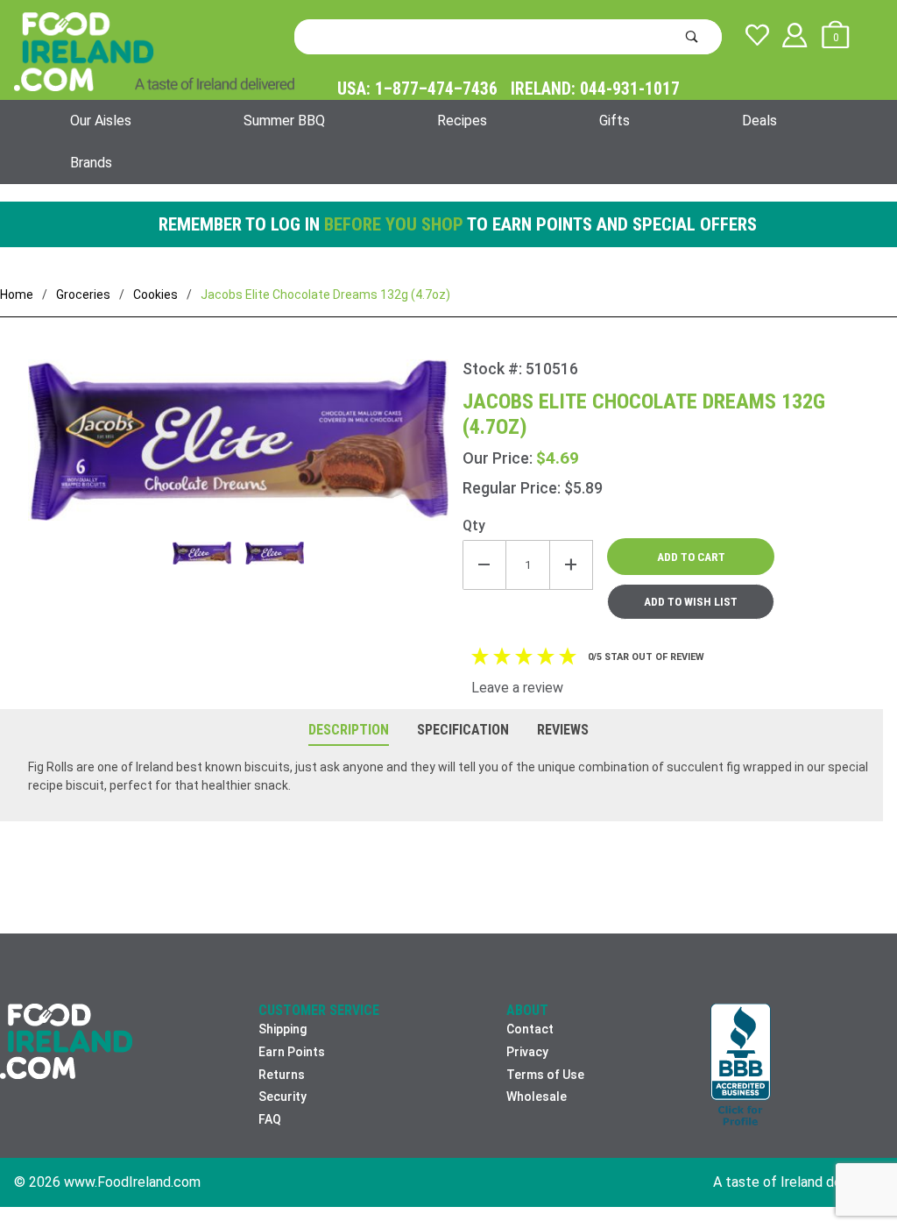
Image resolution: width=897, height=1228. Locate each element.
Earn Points (291, 1052)
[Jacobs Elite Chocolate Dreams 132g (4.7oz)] (238, 450)
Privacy (527, 1052)
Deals (759, 120)
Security (282, 1097)
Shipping (282, 1029)
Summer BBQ (284, 120)
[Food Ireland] (154, 51)
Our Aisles (100, 120)
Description (348, 729)
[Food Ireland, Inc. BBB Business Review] (740, 1066)
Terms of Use (545, 1075)
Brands (91, 162)
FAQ (269, 1119)
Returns (281, 1075)
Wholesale (536, 1097)
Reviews (563, 729)
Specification (463, 729)
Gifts (614, 120)
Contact (530, 1029)
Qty (474, 525)
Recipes (462, 120)
